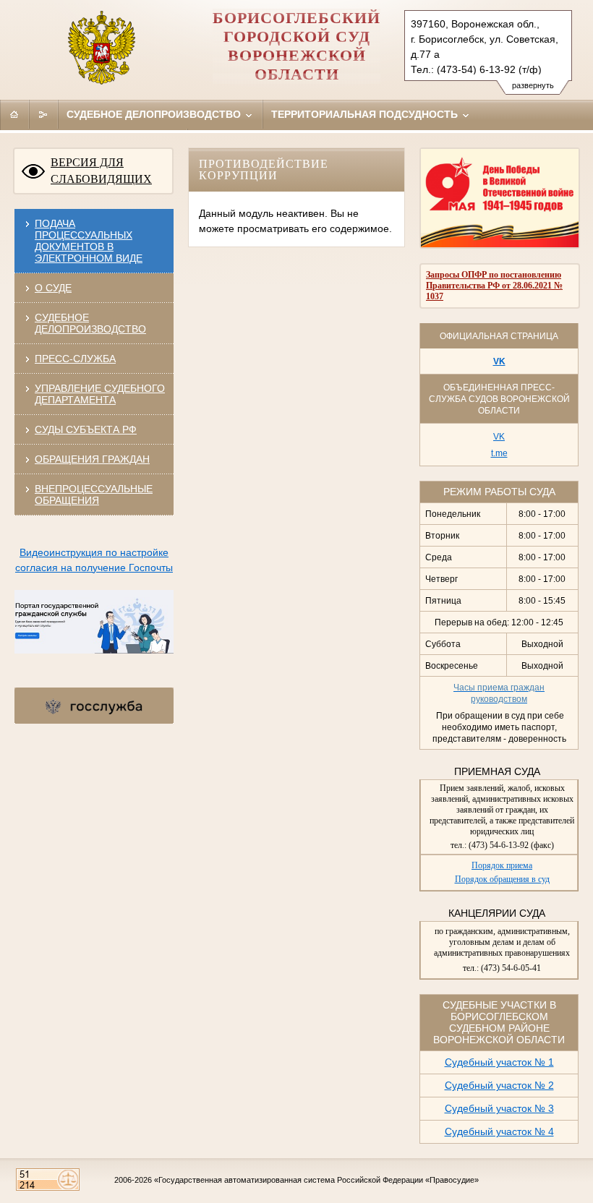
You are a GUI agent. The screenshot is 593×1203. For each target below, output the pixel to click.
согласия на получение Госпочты (94, 567)
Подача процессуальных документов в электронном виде (88, 241)
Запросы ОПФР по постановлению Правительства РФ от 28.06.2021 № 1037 (494, 285)
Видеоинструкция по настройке (94, 552)
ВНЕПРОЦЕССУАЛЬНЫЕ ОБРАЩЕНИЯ (94, 494)
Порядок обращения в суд (502, 879)
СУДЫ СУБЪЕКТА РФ (86, 429)
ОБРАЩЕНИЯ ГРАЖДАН (92, 459)
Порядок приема (502, 865)
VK (499, 361)
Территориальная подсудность (366, 114)
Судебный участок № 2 (499, 1085)
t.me (499, 453)
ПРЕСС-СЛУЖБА (75, 358)
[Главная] (14, 114)
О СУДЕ (53, 288)
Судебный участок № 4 (499, 1131)
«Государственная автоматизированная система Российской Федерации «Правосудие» (316, 1180)
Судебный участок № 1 (499, 1062)
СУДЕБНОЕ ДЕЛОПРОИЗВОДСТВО (90, 323)
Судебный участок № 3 (499, 1108)
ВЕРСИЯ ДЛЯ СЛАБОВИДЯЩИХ (101, 170)
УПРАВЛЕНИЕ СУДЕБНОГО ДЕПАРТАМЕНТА (100, 394)
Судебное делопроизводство (155, 114)
